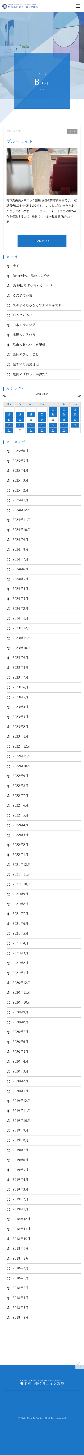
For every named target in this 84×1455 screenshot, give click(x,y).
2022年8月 (21, 786)
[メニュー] (78, 8)
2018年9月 (21, 1248)
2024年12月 (21, 510)
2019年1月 (20, 1209)
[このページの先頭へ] (79, 1364)
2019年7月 (20, 1150)
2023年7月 (20, 677)
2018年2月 (21, 1317)
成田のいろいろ (24, 334)
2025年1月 (20, 500)
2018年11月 (21, 1229)
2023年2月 (20, 727)
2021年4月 (20, 943)
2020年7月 (20, 1032)
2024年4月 (20, 588)
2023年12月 (21, 628)
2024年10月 (21, 529)
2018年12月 (21, 1219)
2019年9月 (20, 1130)
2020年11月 (21, 992)
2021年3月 (20, 953)
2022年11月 (21, 756)
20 (31, 424)
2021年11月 (21, 874)
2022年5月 (20, 815)
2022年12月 (21, 746)
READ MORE (42, 240)
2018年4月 (21, 1298)
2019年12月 (21, 1100)
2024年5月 (20, 579)
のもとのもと (22, 315)
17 (75, 419)
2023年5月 (20, 697)
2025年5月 (20, 461)
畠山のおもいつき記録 (29, 344)
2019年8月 (21, 1140)
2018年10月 (21, 1239)
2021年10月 (21, 884)
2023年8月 (21, 667)
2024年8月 (21, 549)
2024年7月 (20, 559)
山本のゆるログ (24, 325)
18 (9, 424)
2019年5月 (20, 1170)
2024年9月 (20, 539)
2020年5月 (20, 1051)
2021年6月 (20, 923)
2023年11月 (21, 638)
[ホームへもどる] (20, 6)
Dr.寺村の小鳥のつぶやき (31, 276)
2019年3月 (20, 1189)
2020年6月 (20, 1042)
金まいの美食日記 (26, 364)
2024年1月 (20, 618)
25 (9, 430)
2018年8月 (21, 1258)
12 (20, 419)
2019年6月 (20, 1160)
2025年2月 (20, 490)
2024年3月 (20, 598)
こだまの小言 (22, 295)
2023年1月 (20, 736)
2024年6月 (20, 569)
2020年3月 (20, 1071)
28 (42, 430)
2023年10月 (21, 648)
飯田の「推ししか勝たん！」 (34, 374)
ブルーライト (20, 141)
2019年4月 (20, 1179)
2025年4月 (20, 470)
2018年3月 (21, 1307)
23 (64, 424)
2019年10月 (21, 1120)
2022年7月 (20, 795)
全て (16, 266)
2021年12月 (21, 864)
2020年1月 (20, 1091)
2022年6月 (20, 805)
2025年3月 (20, 480)
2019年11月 (21, 1110)
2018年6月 (21, 1278)
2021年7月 (20, 913)
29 (53, 430)
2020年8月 (21, 1022)
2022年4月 (20, 825)
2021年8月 (21, 904)
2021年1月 (20, 973)
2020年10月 (21, 1002)
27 (31, 430)
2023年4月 (20, 707)
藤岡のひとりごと (26, 354)
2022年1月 (20, 854)
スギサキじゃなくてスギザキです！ (39, 305)
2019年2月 (20, 1199)
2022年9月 (20, 776)
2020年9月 (20, 1012)
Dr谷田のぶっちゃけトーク (33, 285)
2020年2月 (20, 1081)
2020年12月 (21, 983)
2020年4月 (20, 1061)
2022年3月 (20, 835)
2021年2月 (20, 963)
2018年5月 (21, 1288)
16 (64, 419)
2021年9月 (20, 894)
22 (53, 424)
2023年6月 (20, 687)
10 (75, 414)
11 (9, 419)
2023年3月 (20, 717)
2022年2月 (20, 844)
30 (64, 430)
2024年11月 (21, 520)
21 (42, 424)
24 (75, 424)
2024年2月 (20, 608)
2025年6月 (20, 451)
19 (20, 424)
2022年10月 (21, 766)
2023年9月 (20, 657)
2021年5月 (20, 933)
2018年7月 (21, 1268)
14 (42, 419)
